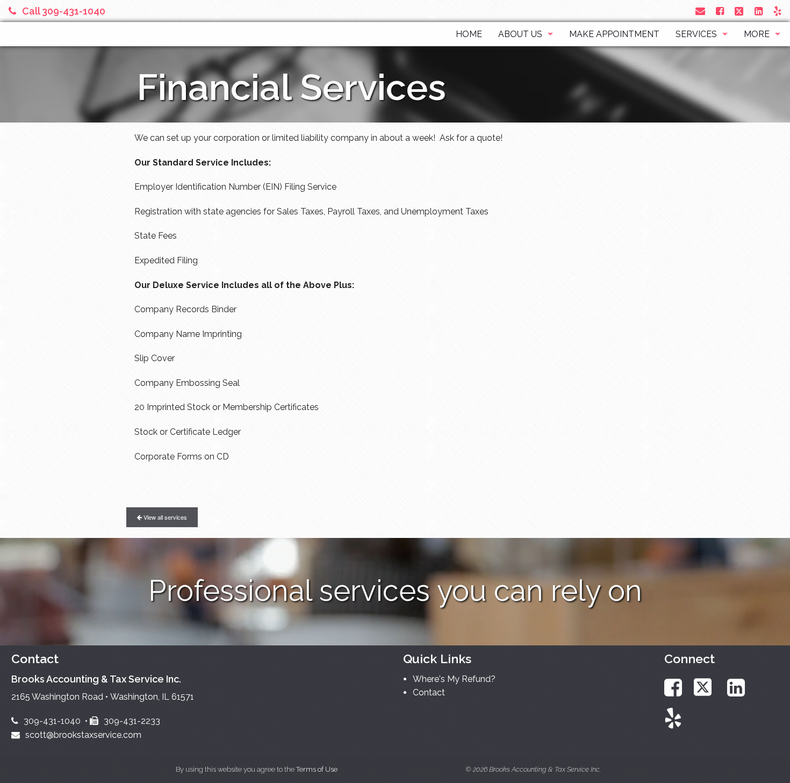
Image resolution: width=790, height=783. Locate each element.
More (757, 34)
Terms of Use (316, 769)
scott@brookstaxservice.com (83, 735)
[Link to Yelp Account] (777, 11)
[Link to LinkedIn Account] (759, 11)
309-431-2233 (132, 721)
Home (469, 34)
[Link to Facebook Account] (720, 11)
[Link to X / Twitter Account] (740, 11)
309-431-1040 (52, 721)
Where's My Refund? (454, 679)
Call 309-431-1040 (63, 11)
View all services (164, 517)
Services (696, 34)
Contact (429, 692)
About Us (520, 34)
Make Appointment (614, 34)
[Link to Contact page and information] (700, 11)
